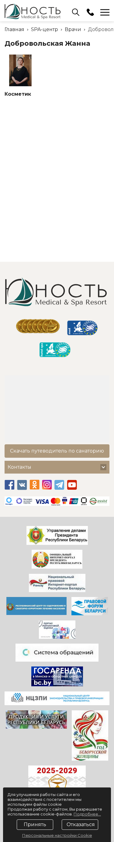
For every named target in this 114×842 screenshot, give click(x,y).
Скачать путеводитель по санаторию (57, 451)
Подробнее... (87, 814)
